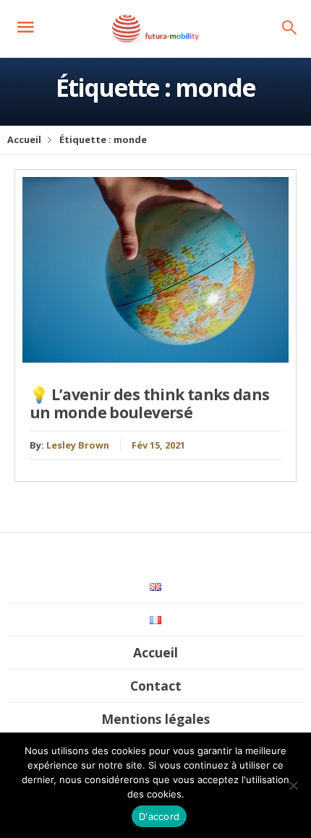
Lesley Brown (77, 445)
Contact (156, 685)
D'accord (159, 816)
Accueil (24, 139)
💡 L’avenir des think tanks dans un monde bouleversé (149, 403)
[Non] (293, 785)
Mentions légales (155, 718)
